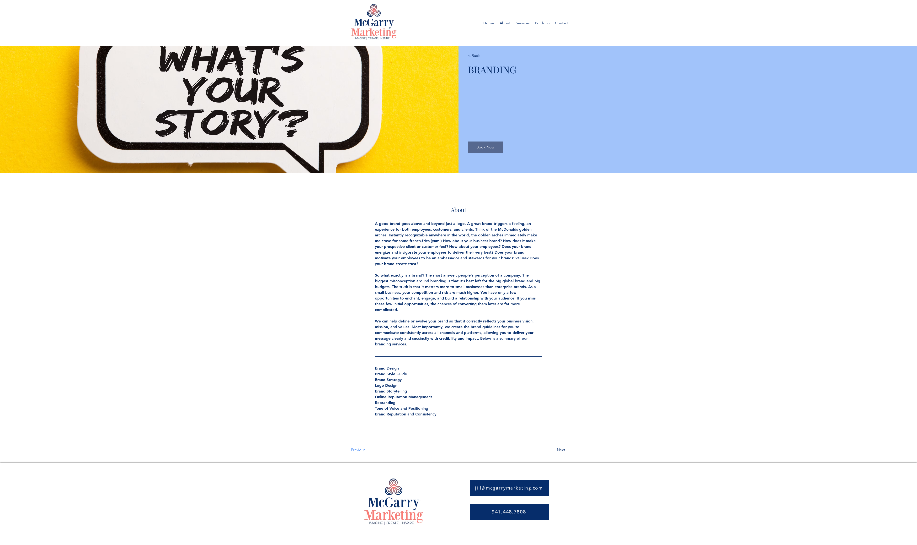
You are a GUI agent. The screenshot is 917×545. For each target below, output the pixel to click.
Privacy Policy (496, 531)
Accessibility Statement (533, 531)
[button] (485, 147)
